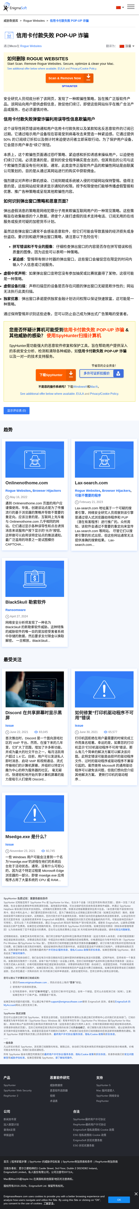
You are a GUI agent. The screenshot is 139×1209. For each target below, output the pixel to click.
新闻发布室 (10, 1119)
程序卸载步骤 (19, 1161)
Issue (9, 725)
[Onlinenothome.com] (34, 459)
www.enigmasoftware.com (33, 982)
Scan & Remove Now (65, 78)
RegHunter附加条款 (106, 1161)
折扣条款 (95, 950)
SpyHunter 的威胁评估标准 (45, 1161)
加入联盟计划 (11, 1124)
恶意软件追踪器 (59, 1090)
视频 (52, 1095)
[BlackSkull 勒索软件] (34, 579)
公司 (7, 1111)
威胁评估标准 (18, 1058)
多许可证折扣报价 (97, 373)
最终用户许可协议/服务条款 (68, 1034)
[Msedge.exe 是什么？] (34, 813)
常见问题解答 (123, 929)
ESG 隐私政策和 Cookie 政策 (89, 1135)
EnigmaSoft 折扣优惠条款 (87, 1140)
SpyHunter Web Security (18, 1090)
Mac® (94, 386)
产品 (7, 1078)
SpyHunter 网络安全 (107, 1095)
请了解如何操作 (63, 1058)
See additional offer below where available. (32, 68)
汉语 (123, 7)
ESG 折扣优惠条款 (83, 1145)
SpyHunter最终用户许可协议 (89, 1119)
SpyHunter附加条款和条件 (78, 1161)
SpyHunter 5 (103, 1085)
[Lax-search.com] (104, 459)
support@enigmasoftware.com (67, 1002)
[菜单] (130, 7)
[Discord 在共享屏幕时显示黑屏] (34, 689)
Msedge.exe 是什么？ (27, 836)
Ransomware (15, 610)
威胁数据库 (11, 20)
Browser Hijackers (47, 490)
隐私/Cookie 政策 (79, 950)
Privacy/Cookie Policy (83, 68)
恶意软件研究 (60, 1078)
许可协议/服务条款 (58, 950)
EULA (61, 68)
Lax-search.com (91, 482)
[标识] (15, 7)
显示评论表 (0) (16, 410)
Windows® (80, 386)
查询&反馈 (9, 1129)
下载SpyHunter (50, 375)
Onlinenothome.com (26, 482)
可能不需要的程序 (88, 495)
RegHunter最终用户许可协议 (89, 1124)
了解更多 (48, 1203)
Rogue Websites (34, 20)
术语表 (54, 1101)
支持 (99, 1078)
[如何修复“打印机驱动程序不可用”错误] (104, 689)
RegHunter (102, 1101)
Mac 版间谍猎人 (105, 1090)
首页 (6, 1161)
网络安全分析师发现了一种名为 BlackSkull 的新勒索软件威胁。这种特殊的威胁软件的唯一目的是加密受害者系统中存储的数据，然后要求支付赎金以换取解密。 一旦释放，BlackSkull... (34, 632)
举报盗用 (9, 1135)
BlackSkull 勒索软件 (25, 602)
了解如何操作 (18, 953)
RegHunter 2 (11, 1095)
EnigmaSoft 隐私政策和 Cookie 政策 (93, 1129)
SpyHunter (10, 1085)
